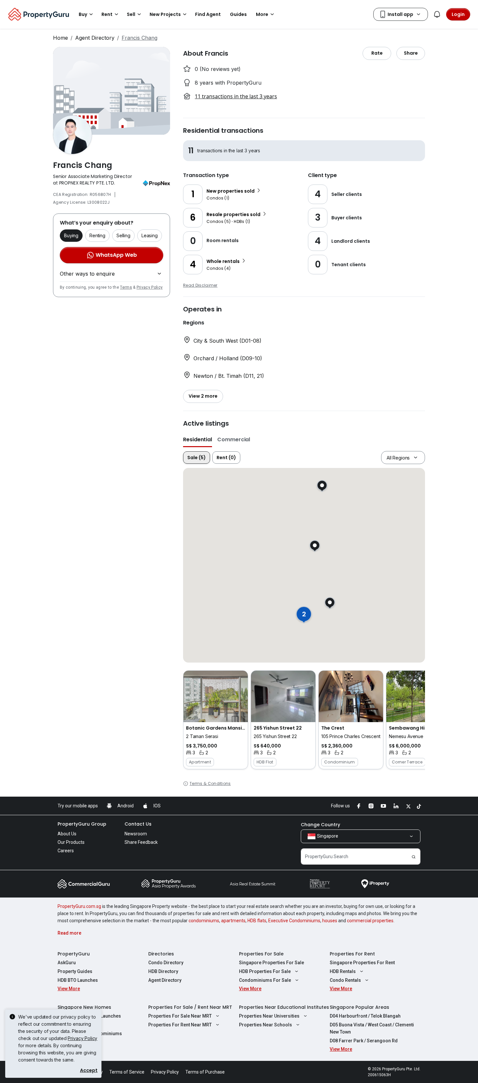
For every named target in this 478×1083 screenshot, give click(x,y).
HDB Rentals (343, 971)
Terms (126, 287)
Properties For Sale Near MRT (180, 1016)
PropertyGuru (74, 954)
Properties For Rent (352, 954)
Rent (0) (226, 457)
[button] (215, 719)
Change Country (320, 824)
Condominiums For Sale (265, 980)
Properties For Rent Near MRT (180, 1024)
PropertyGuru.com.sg (79, 906)
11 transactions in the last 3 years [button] (236, 96)
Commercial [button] (233, 439)
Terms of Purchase (205, 1072)
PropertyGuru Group (82, 824)
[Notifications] (437, 14)
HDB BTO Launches (78, 980)
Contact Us (138, 824)
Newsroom (136, 833)
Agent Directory (94, 37)
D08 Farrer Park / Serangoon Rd (364, 1040)
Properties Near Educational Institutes (284, 1007)
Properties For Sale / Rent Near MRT (190, 1007)
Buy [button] (83, 14)
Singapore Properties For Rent (362, 962)
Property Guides (75, 971)
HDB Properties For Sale (265, 971)
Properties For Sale (261, 954)
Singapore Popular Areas (359, 1007)
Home (60, 37)
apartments (233, 920)
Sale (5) (196, 457)
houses (329, 920)
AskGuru (67, 962)
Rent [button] (107, 14)
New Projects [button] (165, 14)
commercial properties (370, 920)
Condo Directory (165, 962)
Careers (66, 850)
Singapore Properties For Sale (271, 962)
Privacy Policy (150, 287)
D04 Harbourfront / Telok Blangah (365, 1016)
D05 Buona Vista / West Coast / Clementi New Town (372, 1028)
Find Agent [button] (208, 14)
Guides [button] (238, 14)
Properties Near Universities (269, 1016)
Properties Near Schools (265, 1024)
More (262, 14)
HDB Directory (163, 971)
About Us (67, 833)
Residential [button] (197, 439)
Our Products (71, 842)
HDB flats (256, 920)
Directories (161, 954)
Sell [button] (131, 14)
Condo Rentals (345, 980)
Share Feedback (141, 842)
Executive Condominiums (294, 920)
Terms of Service (126, 1072)
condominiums (204, 920)
